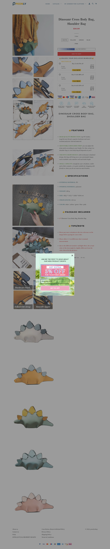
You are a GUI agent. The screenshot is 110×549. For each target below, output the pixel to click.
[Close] (72, 255)
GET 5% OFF (55, 288)
